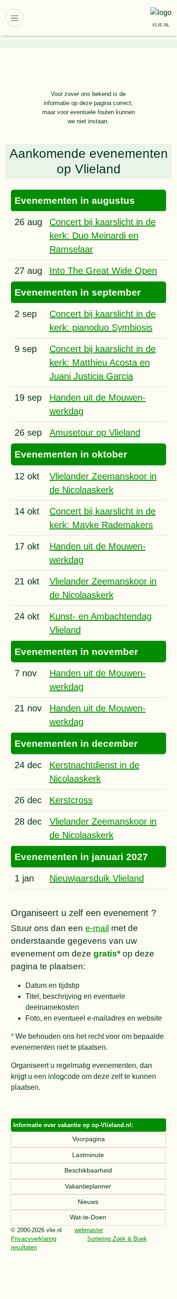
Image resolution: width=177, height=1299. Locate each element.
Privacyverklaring (33, 1238)
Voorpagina (88, 1139)
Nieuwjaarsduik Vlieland (96, 878)
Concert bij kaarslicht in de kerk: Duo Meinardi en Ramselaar (102, 235)
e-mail (97, 928)
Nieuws (88, 1201)
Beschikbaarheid (88, 1170)
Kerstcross (71, 800)
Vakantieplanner (88, 1186)
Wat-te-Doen (88, 1217)
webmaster (88, 1230)
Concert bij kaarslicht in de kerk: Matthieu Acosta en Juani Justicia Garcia (102, 362)
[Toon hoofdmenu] (14, 18)
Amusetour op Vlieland (94, 433)
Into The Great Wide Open (103, 271)
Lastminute (88, 1155)
